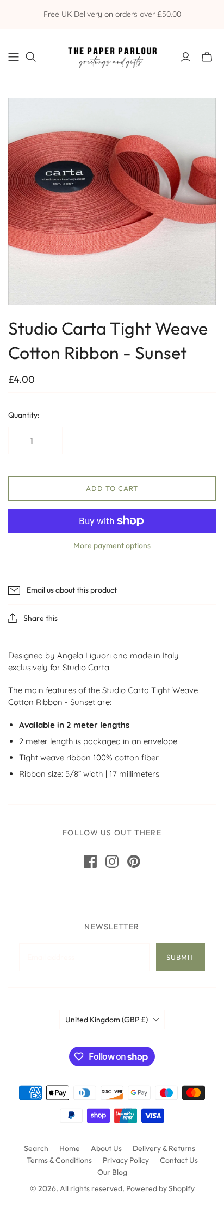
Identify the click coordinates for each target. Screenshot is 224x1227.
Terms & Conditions (59, 1160)
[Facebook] (90, 861)
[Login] (185, 57)
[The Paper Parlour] (112, 54)
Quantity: (24, 415)
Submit (180, 957)
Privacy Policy (126, 1160)
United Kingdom (106, 1019)
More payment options (112, 545)
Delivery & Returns (164, 1148)
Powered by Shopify (160, 1188)
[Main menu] (13, 57)
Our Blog (112, 1172)
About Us (106, 1148)
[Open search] (31, 57)
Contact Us (179, 1160)
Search (36, 1148)
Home (69, 1148)
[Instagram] (112, 861)
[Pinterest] (133, 861)
